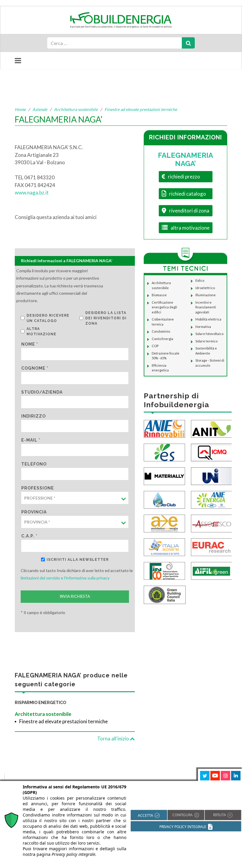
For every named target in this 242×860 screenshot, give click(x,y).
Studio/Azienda (42, 392)
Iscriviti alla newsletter (78, 560)
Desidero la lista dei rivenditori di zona (106, 318)
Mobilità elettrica (208, 319)
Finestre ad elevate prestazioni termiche (140, 109)
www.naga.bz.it (32, 192)
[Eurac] (211, 546)
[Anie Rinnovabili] (164, 428)
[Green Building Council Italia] (165, 594)
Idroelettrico (205, 288)
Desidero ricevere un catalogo (48, 318)
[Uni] (211, 475)
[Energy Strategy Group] (164, 452)
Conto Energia (162, 339)
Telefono (34, 464)
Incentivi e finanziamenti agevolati (205, 307)
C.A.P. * (29, 536)
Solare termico (206, 341)
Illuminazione (205, 295)
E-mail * (30, 440)
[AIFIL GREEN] (211, 570)
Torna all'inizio (113, 738)
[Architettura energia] (164, 523)
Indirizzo (33, 416)
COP (155, 346)
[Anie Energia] (211, 499)
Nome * (29, 344)
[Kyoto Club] (164, 499)
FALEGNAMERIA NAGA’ (185, 159)
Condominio (161, 331)
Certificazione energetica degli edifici (164, 307)
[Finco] (164, 570)
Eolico (199, 280)
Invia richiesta (75, 596)
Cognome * (34, 368)
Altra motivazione (41, 331)
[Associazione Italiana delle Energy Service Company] (211, 523)
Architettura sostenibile (76, 109)
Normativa (203, 326)
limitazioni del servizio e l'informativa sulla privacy (65, 577)
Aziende (39, 109)
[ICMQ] (211, 452)
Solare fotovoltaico (209, 334)
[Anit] (211, 428)
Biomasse (159, 295)
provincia (34, 512)
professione (37, 488)
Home (20, 109)
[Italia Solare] (164, 546)
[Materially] (164, 475)
